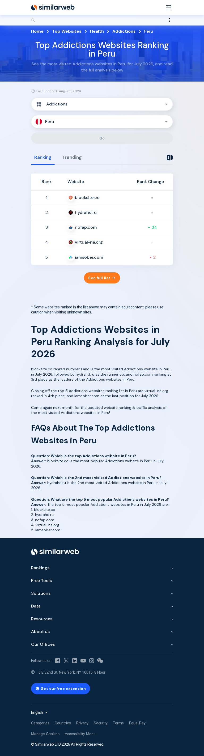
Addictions (124, 31)
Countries (63, 723)
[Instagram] (91, 660)
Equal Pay (137, 723)
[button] (102, 104)
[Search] (102, 20)
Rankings (40, 568)
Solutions (40, 593)
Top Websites (67, 31)
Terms (118, 723)
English (37, 712)
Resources (41, 619)
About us (40, 631)
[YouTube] (83, 660)
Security (101, 723)
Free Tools (41, 580)
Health (97, 31)
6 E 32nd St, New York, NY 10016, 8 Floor (72, 672)
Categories (40, 723)
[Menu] (168, 7)
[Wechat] (100, 660)
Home (37, 31)
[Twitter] (66, 660)
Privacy (82, 723)
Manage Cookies (45, 734)
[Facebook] (57, 660)
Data (36, 606)
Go (102, 138)
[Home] (53, 7)
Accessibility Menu (80, 734)
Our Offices (43, 644)
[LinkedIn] (74, 660)
